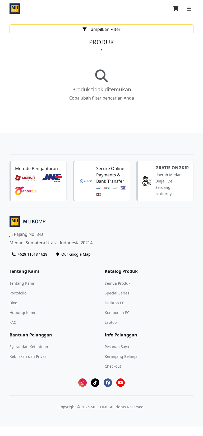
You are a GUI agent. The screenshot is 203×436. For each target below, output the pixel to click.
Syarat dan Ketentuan (29, 346)
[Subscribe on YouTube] (120, 382)
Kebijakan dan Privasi (29, 356)
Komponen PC (117, 312)
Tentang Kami (22, 283)
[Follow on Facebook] (108, 382)
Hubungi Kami (22, 312)
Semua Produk (117, 283)
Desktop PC (114, 302)
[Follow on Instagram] (82, 382)
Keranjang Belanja (121, 356)
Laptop (111, 322)
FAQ (13, 322)
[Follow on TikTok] (95, 382)
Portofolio (18, 293)
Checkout (113, 366)
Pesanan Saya (117, 346)
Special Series (117, 293)
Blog (13, 302)
